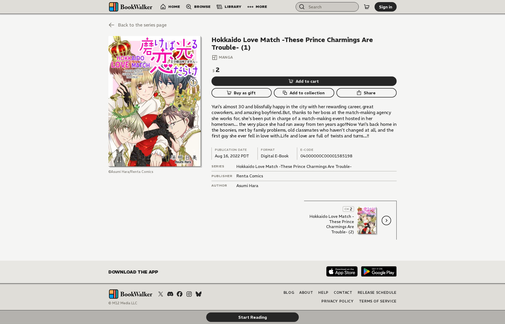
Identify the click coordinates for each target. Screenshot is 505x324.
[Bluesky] (198, 294)
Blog (289, 292)
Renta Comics (249, 175)
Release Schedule (377, 292)
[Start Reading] (154, 101)
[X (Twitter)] (161, 294)
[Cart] (366, 7)
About (306, 292)
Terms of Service (378, 301)
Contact (343, 292)
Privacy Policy (337, 301)
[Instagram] (189, 294)
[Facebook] (179, 294)
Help (323, 292)
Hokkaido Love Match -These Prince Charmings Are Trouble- (294, 166)
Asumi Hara (247, 185)
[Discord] (170, 294)
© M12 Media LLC (122, 303)
